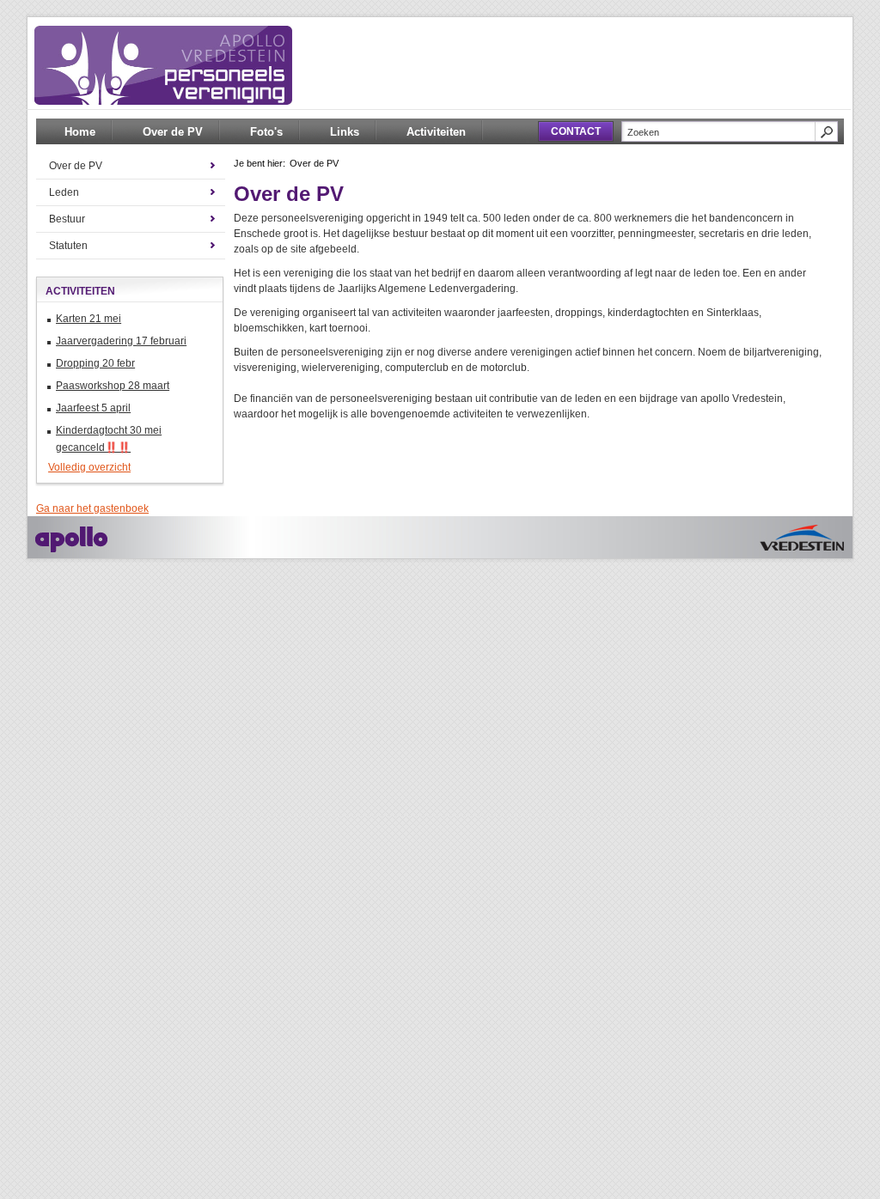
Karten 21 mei (88, 319)
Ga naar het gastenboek (92, 508)
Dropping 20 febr (95, 363)
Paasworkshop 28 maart (112, 386)
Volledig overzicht (89, 467)
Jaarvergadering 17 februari (121, 341)
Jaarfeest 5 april (93, 408)
